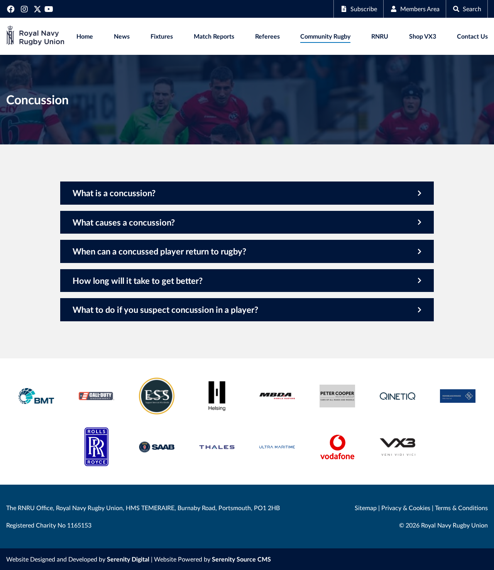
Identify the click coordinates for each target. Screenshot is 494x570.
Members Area (420, 8)
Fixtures (162, 36)
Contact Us (472, 36)
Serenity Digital (128, 559)
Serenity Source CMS (241, 559)
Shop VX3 (422, 36)
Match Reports (214, 36)
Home (84, 36)
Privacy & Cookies (405, 507)
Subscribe (363, 8)
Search (472, 8)
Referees (267, 36)
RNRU (379, 36)
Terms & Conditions (461, 507)
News (122, 36)
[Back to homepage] (35, 36)
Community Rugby (325, 36)
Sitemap (366, 507)
